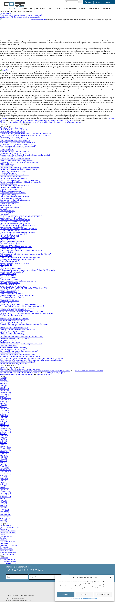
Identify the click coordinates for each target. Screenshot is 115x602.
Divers (2, 534)
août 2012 (3, 455)
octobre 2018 (4, 382)
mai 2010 (3, 504)
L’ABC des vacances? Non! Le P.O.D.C (14, 175)
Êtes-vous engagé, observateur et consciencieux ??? (18, 146)
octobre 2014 (4, 412)
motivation (55, 122)
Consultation (54, 9)
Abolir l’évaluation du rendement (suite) (14, 328)
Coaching (40, 9)
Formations (27, 9)
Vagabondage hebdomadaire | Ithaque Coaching (17, 374)
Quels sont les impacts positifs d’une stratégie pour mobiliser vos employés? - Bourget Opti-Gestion (35, 371)
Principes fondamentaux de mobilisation (14, 335)
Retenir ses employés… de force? (12, 272)
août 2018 (3, 383)
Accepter (65, 594)
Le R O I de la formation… (9, 290)
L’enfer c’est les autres (8, 274)
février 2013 (4, 444)
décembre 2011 (5, 470)
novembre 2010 (5, 493)
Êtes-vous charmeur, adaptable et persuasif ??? (16, 144)
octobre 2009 (4, 516)
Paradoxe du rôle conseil (8, 346)
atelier (4, 118)
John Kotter (18, 120)
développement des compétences (31, 122)
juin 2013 (3, 437)
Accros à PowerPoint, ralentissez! (12, 241)
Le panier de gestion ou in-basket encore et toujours (18, 281)
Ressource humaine (75, 122)
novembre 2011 (5, 471)
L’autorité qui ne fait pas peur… (11, 248)
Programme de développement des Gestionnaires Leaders (20, 356)
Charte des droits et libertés (9, 527)
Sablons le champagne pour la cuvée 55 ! (14, 319)
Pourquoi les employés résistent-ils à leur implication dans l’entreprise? (25, 155)
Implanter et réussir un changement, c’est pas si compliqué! (21, 15)
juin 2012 (3, 459)
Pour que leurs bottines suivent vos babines (15, 200)
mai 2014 (3, 419)
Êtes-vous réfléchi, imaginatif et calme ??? (15, 141)
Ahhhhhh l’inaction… (8, 164)
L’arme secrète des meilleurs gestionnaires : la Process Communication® (25, 133)
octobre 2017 (4, 396)
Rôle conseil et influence (8, 275)
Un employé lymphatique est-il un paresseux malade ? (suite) (21, 337)
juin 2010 (3, 502)
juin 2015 (3, 405)
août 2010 (3, 498)
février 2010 (4, 509)
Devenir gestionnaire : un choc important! (14, 338)
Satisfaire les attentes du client (10, 191)
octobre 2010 (4, 495)
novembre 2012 (5, 450)
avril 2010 (3, 506)
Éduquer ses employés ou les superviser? (14, 263)
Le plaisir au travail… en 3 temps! (12, 293)
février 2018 (4, 389)
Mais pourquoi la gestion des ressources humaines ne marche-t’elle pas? (25, 254)
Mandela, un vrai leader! (8, 189)
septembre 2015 (5, 401)
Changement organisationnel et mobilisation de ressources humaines (49, 120)
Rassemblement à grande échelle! (12, 227)
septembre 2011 (5, 475)
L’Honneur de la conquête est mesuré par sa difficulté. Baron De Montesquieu (27, 270)
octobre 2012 (4, 452)
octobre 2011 (4, 473)
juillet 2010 (4, 500)
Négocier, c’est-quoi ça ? (9, 239)
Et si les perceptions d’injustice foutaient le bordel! (18, 232)
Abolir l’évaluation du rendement (11, 333)
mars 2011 (3, 486)
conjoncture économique (38, 19)
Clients (107, 2)
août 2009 (3, 520)
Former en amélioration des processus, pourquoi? (17, 362)
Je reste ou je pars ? (7, 302)
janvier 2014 (4, 426)
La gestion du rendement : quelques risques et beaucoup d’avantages (24, 324)
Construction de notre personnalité (12, 137)
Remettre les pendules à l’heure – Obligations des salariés (20, 182)
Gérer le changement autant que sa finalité (15, 223)
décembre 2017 (5, 392)
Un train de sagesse (7, 299)
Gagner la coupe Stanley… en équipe (13, 326)
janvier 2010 (4, 511)
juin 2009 (3, 522)
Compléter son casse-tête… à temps (12, 331)
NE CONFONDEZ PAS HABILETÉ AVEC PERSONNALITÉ (23, 288)
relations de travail (6, 549)
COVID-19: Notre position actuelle (12, 132)
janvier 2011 (4, 489)
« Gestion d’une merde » (9, 173)
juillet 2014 (4, 416)
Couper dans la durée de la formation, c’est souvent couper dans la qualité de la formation (31, 358)
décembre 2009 (5, 513)
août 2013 (3, 434)
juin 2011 (3, 480)
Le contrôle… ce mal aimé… (10, 261)
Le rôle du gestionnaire (8, 204)
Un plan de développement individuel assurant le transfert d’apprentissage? (26, 313)
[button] (110, 577)
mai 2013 (3, 439)
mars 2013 (3, 443)
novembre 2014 (5, 410)
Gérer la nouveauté (6, 166)
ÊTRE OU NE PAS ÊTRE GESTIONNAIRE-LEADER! (21, 250)
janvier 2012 (4, 468)
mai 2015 (3, 407)
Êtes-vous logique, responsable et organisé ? (15, 148)
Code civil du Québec (7, 531)
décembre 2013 (5, 428)
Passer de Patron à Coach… (10, 284)
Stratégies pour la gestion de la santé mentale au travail (19, 162)
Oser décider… (5, 214)
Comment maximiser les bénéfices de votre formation (19, 180)
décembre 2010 (5, 491)
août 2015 (3, 403)
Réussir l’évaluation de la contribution (13, 178)
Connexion (4, 558)
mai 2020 (3, 378)
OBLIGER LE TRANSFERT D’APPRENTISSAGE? (19, 304)
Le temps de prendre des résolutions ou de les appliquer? (20, 257)
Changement (4, 122)
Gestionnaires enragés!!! (8, 292)
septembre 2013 (5, 432)
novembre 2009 (5, 515)
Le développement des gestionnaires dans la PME (17, 329)
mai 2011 (3, 482)
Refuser (84, 594)
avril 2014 (3, 421)
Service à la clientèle (7, 554)
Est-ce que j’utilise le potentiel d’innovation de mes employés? (22, 306)
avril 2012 (3, 462)
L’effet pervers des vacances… (11, 315)
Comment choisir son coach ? (10, 177)
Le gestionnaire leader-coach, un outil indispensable (18, 229)
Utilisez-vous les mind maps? (10, 207)
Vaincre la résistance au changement (12, 286)
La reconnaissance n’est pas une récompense (16, 247)
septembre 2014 (5, 414)
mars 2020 (3, 380)
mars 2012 (3, 464)
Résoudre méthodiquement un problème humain (17, 295)
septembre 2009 (5, 518)
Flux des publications (7, 560)
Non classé (4, 543)
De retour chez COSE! (8, 340)
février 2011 (4, 488)
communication (14, 122)
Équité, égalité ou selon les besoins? (12, 218)
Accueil (21, 367)
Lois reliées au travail (7, 542)
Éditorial (3, 538)
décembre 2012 (5, 448)
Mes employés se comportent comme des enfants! (17, 259)
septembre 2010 (5, 497)
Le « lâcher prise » (6, 213)
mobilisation (47, 122)
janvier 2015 (4, 408)
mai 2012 (3, 461)
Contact (106, 9)
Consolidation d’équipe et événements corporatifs (17, 355)
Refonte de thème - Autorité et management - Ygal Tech (20, 373)
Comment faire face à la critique (11, 322)
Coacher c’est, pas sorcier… (10, 243)
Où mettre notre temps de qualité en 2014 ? (15, 186)
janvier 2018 (4, 391)
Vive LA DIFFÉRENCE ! (9, 236)
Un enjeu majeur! (6, 265)
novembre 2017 (5, 394)
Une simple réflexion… (8, 317)
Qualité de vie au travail (8, 245)
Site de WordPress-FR (8, 563)
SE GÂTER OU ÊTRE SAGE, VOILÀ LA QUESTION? (21, 216)
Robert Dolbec (19, 17)
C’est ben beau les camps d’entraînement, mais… (17, 225)
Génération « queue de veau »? (11, 187)
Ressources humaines (7, 211)
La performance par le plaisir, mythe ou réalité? (16, 160)
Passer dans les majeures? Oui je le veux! (14, 222)
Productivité (4, 547)
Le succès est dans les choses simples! (13, 234)
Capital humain (5, 13)
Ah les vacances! (6, 205)
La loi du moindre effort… (9, 202)
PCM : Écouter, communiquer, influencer (14, 151)
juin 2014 (3, 417)
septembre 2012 (5, 453)
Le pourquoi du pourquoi (9, 195)
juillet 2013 (4, 435)
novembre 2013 (5, 430)
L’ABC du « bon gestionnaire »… (12, 198)
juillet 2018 (4, 385)
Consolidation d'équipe (8, 533)
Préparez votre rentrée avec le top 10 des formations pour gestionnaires (25, 135)
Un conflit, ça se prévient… (10, 283)
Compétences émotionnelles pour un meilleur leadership (20, 168)
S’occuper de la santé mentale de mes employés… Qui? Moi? (21, 311)
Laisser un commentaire (32, 17)
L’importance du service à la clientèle (13, 193)
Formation (3, 540)
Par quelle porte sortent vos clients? (12, 320)
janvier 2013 (4, 446)
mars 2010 (3, 507)
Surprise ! (3, 209)
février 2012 (4, 466)
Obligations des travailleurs (9, 545)
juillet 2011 (4, 479)
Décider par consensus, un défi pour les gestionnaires (19, 169)
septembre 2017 (5, 398)
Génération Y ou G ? (7, 238)
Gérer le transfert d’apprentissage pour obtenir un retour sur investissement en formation (31, 360)
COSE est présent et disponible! (11, 128)
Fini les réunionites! (7, 150)
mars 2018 (3, 387)
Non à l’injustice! (6, 256)
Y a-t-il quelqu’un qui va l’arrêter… (12, 297)
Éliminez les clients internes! (10, 353)
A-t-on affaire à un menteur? (10, 230)
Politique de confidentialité (90, 598)
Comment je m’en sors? (8, 277)
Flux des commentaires (8, 561)
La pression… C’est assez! (9, 301)
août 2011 (3, 477)
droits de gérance (6, 536)
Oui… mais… (5, 266)
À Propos (88, 2)
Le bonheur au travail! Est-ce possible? (14, 171)
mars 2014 (3, 423)
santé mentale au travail (8, 552)
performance (63, 122)
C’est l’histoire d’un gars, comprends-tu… (15, 310)
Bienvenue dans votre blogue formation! (14, 364)
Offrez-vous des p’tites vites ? (10, 268)
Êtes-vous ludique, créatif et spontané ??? (14, 139)
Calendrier (94, 9)
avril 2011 (3, 484)
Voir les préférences (103, 594)
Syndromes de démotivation (10, 342)
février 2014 (4, 425)
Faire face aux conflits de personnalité (13, 349)
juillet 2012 (4, 457)
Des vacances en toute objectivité (11, 157)
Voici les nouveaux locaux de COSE (13, 347)
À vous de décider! (6, 252)
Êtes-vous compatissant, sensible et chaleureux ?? (17, 142)
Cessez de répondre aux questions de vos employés (18, 308)
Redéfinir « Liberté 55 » (8, 184)
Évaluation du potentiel (74, 9)
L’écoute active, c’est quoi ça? (10, 279)
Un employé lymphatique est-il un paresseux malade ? (19, 351)
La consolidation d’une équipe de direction (15, 159)
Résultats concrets (6, 551)
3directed (3, 369)
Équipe (98, 2)
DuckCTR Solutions (7, 367)
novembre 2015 (5, 400)
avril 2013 (3, 441)
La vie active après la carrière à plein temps (15, 220)
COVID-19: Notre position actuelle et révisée (16, 130)
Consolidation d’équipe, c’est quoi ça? (13, 153)
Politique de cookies (76, 598)
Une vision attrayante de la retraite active (14, 196)
